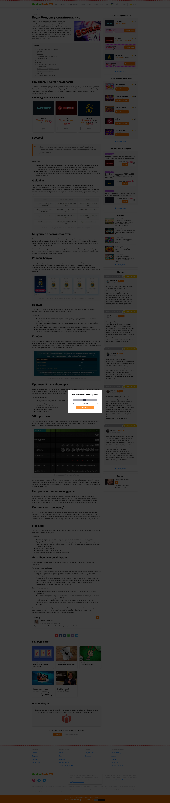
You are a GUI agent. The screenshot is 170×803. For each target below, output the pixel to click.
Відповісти (85, 407)
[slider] (84, 400)
